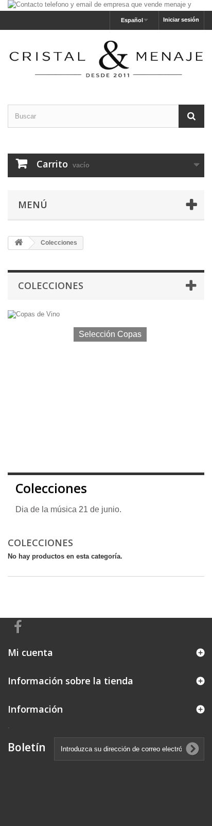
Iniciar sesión (181, 19)
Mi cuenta (30, 652)
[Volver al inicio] (18, 243)
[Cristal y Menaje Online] (106, 58)
